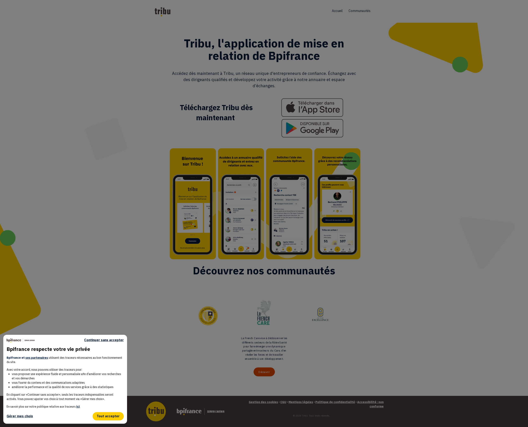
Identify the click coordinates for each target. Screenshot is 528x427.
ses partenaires (36, 358)
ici (78, 406)
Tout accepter (108, 416)
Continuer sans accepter (104, 340)
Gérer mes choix (20, 416)
